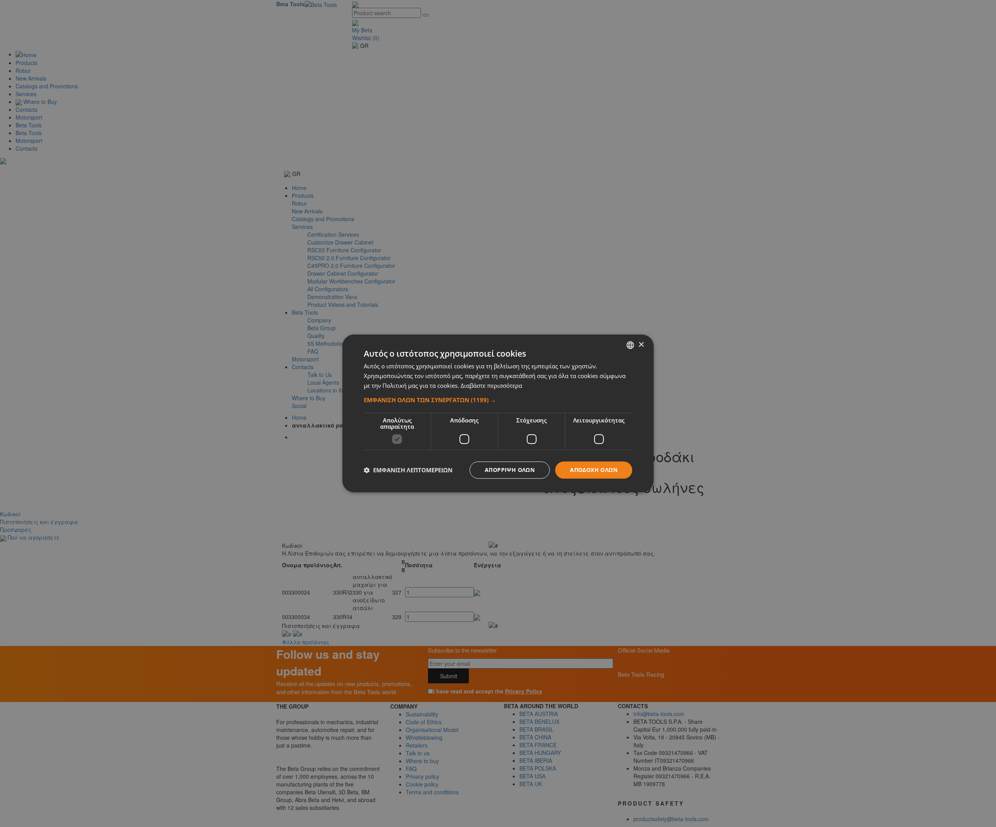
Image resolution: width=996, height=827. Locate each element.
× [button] (641, 345)
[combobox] (630, 345)
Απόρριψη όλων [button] (510, 469)
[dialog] (498, 413)
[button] (498, 399)
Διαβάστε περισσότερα (491, 385)
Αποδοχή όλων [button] (593, 469)
